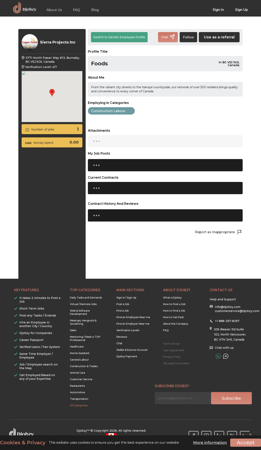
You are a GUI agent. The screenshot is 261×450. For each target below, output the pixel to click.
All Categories (78, 405)
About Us (54, 10)
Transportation (79, 398)
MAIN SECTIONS (130, 290)
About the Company (175, 323)
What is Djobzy (172, 297)
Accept (245, 443)
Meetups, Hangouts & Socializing (83, 322)
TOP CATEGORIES (85, 290)
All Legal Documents (176, 363)
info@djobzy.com (227, 307)
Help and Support (223, 299)
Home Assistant (80, 353)
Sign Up (241, 10)
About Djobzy (176, 290)
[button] (52, 93)
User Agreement (173, 350)
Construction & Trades (84, 366)
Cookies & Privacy (22, 442)
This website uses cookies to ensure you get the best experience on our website (89, 442)
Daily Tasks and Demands (86, 297)
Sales (73, 330)
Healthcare (77, 346)
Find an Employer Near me (132, 323)
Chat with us (224, 347)
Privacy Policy (171, 356)
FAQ (76, 10)
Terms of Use (171, 343)
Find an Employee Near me (133, 317)
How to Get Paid (173, 317)
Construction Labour (108, 111)
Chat (119, 343)
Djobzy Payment (126, 356)
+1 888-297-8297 (227, 321)
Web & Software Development (80, 312)
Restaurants (77, 385)
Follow (188, 37)
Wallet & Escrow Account (132, 349)
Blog (95, 10)
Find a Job (122, 310)
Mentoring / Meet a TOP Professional (85, 338)
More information (210, 442)
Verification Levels (127, 330)
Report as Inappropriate (215, 232)
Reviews (121, 336)
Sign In (218, 10)
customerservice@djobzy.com (237, 311)
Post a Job (122, 304)
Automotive (77, 392)
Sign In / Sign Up (126, 297)
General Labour (79, 359)
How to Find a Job (174, 310)
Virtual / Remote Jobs (83, 304)
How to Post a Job (174, 304)
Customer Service (81, 379)
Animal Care (77, 372)
